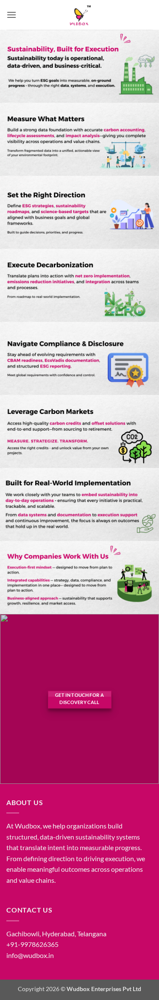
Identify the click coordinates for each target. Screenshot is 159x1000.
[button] (11, 14)
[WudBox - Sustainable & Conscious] (79, 15)
